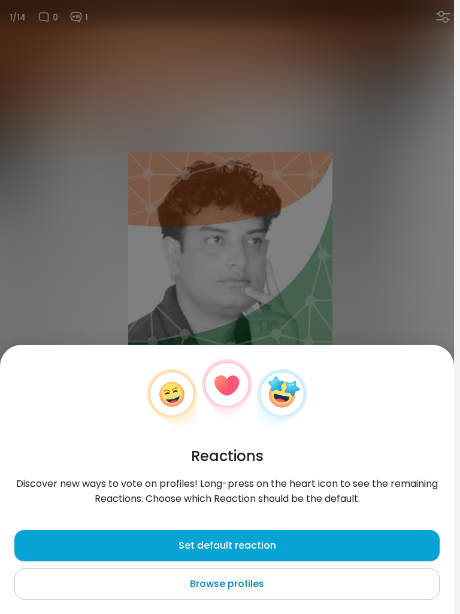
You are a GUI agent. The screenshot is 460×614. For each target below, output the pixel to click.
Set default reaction (227, 545)
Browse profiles (227, 584)
